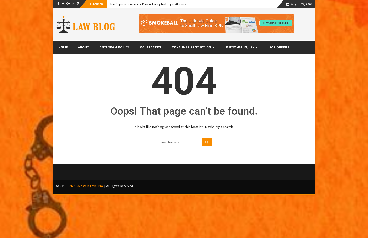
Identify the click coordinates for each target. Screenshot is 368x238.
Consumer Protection (191, 47)
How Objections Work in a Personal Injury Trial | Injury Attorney (147, 4)
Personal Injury (240, 47)
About (83, 47)
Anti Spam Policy (114, 47)
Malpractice (150, 47)
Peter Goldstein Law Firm (85, 186)
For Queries (279, 47)
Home (63, 47)
